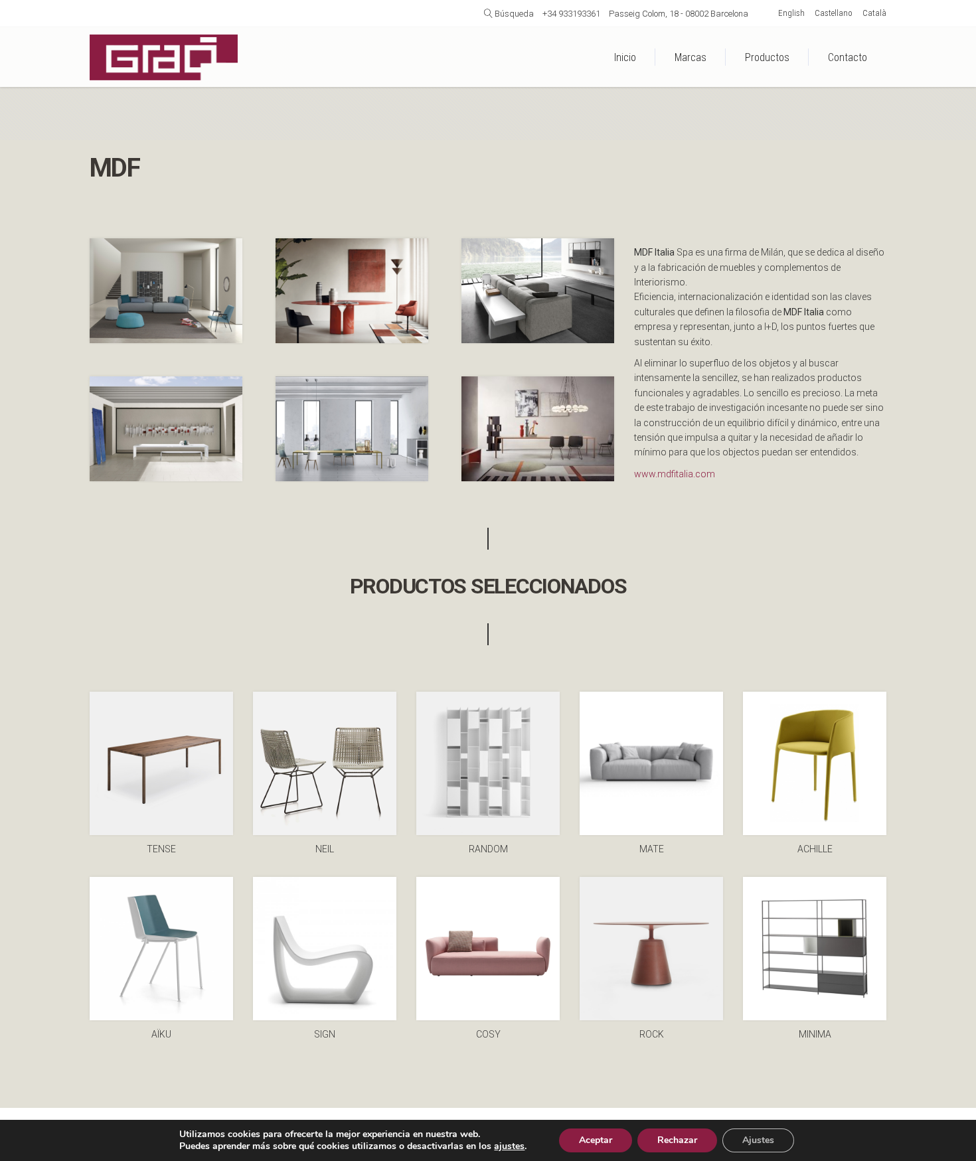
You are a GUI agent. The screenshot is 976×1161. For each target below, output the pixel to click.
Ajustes (758, 1140)
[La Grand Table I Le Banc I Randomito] (166, 428)
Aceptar (595, 1140)
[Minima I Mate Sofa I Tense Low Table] (537, 290)
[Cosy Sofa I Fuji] (166, 290)
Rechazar (677, 1140)
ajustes (509, 1146)
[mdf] (537, 428)
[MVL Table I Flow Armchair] (352, 290)
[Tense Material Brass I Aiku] (352, 428)
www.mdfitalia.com (674, 474)
